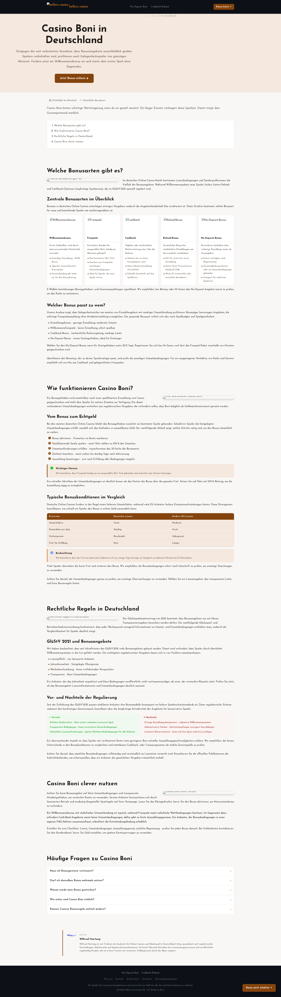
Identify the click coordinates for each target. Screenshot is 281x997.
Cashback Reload (160, 7)
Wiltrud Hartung (90, 939)
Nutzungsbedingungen (166, 979)
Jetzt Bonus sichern (73, 78)
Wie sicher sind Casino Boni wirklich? (72, 899)
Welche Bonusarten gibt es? (70, 125)
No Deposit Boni (138, 7)
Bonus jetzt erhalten (257, 988)
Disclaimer (147, 979)
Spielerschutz (133, 979)
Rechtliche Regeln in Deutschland (73, 136)
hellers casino (78, 6)
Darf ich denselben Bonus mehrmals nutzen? (77, 880)
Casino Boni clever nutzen (68, 142)
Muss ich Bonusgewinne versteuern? (71, 871)
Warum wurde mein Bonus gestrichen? (73, 890)
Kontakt (119, 979)
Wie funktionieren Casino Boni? (72, 131)
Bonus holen (222, 7)
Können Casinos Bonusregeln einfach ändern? (78, 909)
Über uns (108, 979)
